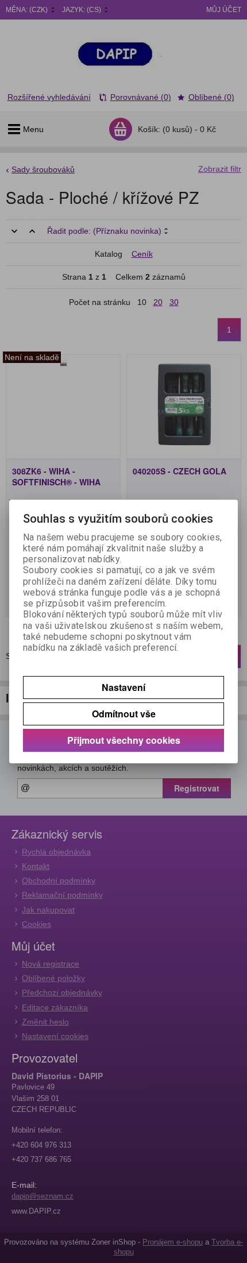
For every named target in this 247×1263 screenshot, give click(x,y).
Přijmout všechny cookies (123, 740)
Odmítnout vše (124, 713)
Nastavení (123, 687)
